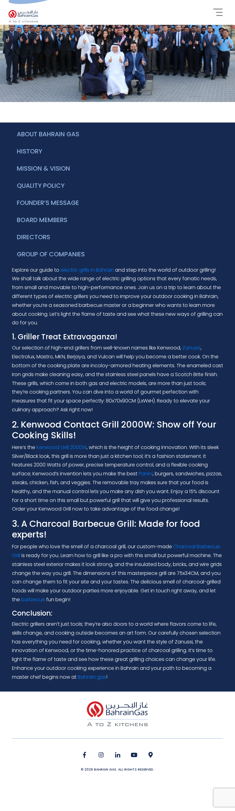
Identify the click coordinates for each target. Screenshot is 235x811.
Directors (33, 237)
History (29, 151)
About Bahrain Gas (48, 134)
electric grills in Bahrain (87, 269)
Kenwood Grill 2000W (61, 447)
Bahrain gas (92, 677)
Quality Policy (41, 185)
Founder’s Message (48, 202)
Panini (146, 473)
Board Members (42, 220)
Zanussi (191, 347)
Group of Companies (51, 254)
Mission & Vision (43, 168)
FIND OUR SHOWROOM (150, 755)
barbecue (33, 599)
